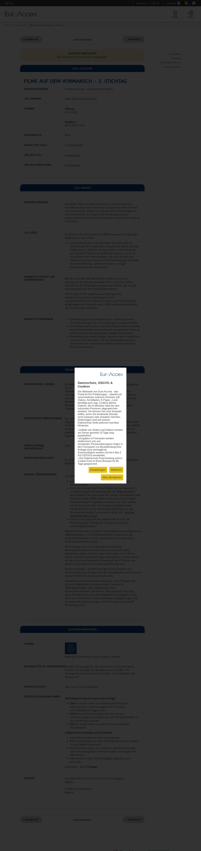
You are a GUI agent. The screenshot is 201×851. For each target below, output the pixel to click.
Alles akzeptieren (112, 477)
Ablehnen (116, 469)
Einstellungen (98, 469)
